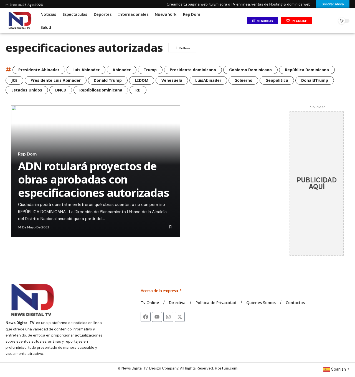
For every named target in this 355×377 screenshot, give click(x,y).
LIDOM (141, 80)
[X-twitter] (180, 317)
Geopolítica (276, 80)
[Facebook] (146, 317)
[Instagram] (168, 317)
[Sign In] (319, 20)
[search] (331, 21)
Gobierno (243, 80)
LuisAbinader (208, 80)
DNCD (60, 90)
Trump (150, 69)
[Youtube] (157, 317)
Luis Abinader (86, 69)
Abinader (122, 69)
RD (138, 90)
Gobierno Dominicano (250, 69)
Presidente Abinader (38, 69)
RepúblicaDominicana (100, 90)
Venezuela (171, 80)
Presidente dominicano (193, 69)
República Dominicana (307, 69)
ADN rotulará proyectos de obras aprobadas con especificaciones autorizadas (93, 179)
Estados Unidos (26, 90)
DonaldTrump (314, 80)
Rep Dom (27, 154)
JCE (14, 80)
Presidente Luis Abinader (56, 80)
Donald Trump (108, 80)
